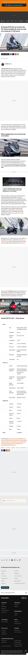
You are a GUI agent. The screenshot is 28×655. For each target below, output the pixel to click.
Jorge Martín (21, 20)
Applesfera (3, 608)
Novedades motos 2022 (19, 583)
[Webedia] (5, 598)
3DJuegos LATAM (17, 640)
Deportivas (3, 571)
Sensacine (16, 613)
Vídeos (2, 573)
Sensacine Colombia (18, 644)
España (26, 20)
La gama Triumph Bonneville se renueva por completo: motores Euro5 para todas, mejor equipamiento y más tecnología (12, 190)
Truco (16, 20)
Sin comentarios (6, 54)
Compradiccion (4, 633)
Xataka (2, 604)
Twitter (13, 54)
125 (18, 447)
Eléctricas (3, 583)
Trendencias (3, 630)
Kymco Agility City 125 (16, 213)
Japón (8, 20)
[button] (8, 64)
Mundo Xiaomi (4, 612)
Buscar (26, 593)
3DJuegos (16, 604)
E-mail (18, 54)
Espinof (15, 615)
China (4, 20)
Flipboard (15, 54)
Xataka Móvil (3, 606)
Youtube (12, 560)
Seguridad (16, 573)
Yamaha (16, 578)
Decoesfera (3, 632)
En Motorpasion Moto (7, 187)
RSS (17, 560)
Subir (23, 597)
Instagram (15, 560)
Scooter (8, 447)
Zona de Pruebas (18, 576)
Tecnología (3, 576)
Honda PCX (23, 447)
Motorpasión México (18, 646)
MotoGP (16, 571)
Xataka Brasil (3, 642)
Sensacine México (17, 642)
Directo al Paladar (4, 621)
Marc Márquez (17, 580)
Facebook (11, 54)
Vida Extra (16, 606)
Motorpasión (16, 621)
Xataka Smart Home (5, 610)
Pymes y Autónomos (18, 632)
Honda (13, 447)
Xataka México (4, 640)
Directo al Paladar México (6, 646)
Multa (12, 20)
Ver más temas (5, 587)
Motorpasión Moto (17, 623)
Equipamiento (4, 578)
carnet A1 (23, 243)
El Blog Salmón (17, 630)
